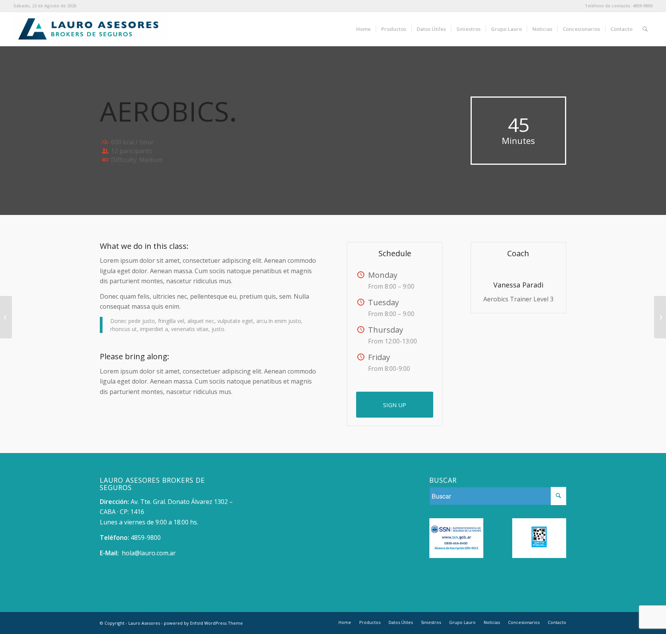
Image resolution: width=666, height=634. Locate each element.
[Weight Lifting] (6, 317)
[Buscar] (645, 29)
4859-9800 (642, 5)
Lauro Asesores (144, 623)
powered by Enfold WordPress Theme (203, 623)
